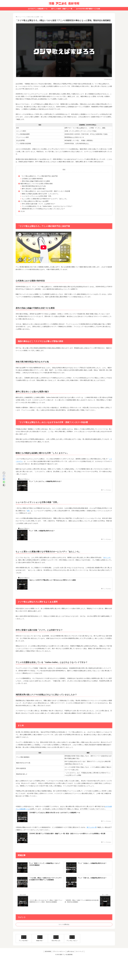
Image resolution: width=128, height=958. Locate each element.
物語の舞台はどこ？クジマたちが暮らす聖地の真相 (36, 183)
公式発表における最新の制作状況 (32, 178)
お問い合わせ (70, 951)
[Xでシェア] (4, 473)
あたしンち (106, 557)
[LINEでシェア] (4, 482)
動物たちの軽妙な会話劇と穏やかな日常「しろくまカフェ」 (40, 193)
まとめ (22, 211)
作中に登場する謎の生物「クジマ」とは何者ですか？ (38, 204)
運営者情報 (48, 951)
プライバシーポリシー (59, 951)
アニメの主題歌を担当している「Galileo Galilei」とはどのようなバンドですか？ (47, 206)
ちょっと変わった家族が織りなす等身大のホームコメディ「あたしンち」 (45, 198)
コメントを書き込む (64, 924)
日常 (28, 510)
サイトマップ (79, 951)
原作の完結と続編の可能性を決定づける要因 (36, 181)
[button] (4, 485)
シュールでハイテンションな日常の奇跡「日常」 (37, 196)
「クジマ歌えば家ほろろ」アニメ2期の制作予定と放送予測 (38, 176)
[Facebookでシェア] (4, 476)
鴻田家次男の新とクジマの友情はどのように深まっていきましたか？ (43, 208)
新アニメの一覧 (91, 827)
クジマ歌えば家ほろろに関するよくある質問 (34, 201)
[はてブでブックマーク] (4, 479)
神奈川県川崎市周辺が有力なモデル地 (34, 186)
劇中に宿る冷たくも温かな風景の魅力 (34, 188)
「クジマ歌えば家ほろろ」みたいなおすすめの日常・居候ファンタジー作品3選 (45, 191)
